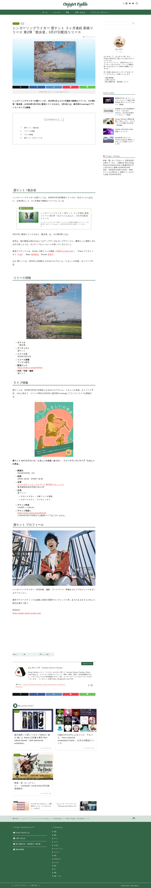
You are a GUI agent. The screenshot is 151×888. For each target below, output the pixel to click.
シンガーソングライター (31, 654)
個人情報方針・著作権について (117, 82)
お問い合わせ (80, 12)
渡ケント (50, 654)
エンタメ (56, 862)
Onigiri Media (112, 156)
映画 (55, 835)
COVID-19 (57, 859)
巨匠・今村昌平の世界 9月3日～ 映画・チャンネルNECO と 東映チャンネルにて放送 (119, 172)
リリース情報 (29, 131)
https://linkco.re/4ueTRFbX (29, 368)
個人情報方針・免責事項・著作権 (28, 844)
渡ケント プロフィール (33, 138)
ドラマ (56, 842)
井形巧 (51, 254)
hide (60, 120)
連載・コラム (58, 876)
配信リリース (18, 654)
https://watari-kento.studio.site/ (26, 613)
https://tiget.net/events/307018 (31, 513)
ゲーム (56, 838)
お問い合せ (34, 885)
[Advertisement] (53, 164)
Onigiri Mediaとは (23, 833)
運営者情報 (109, 78)
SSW (42, 654)
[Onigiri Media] (75, 7)
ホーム (45, 12)
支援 (55, 831)
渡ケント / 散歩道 (31, 128)
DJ (54, 869)
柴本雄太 (35, 254)
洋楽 (55, 855)
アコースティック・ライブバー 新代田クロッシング (40, 484)
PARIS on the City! (65, 251)
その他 (56, 845)
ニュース (56, 12)
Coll (20, 254)
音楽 (55, 865)
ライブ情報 (28, 134)
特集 (67, 12)
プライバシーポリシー (100, 12)
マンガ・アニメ (58, 848)
